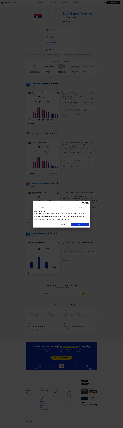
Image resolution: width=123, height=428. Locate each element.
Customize (60, 224)
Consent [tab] (42, 207)
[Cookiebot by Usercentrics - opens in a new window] (83, 203)
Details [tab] (61, 207)
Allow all (80, 224)
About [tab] (80, 207)
